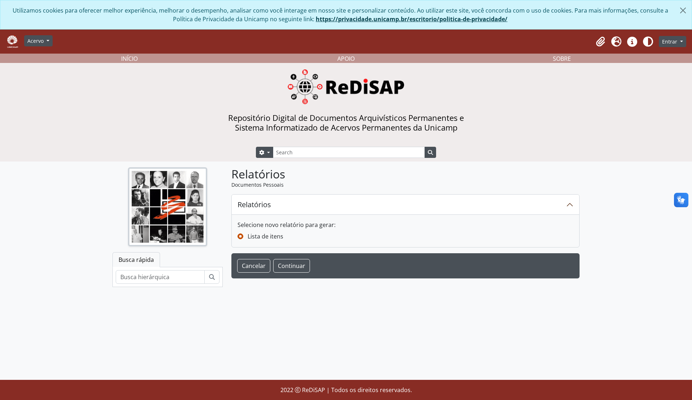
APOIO (346, 59)
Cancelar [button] (254, 266)
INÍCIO (129, 59)
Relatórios (254, 204)
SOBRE (562, 59)
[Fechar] (683, 10)
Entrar (670, 41)
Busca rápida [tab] (136, 260)
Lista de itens (265, 236)
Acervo (36, 40)
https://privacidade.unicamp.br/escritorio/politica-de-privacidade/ (411, 19)
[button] (600, 42)
